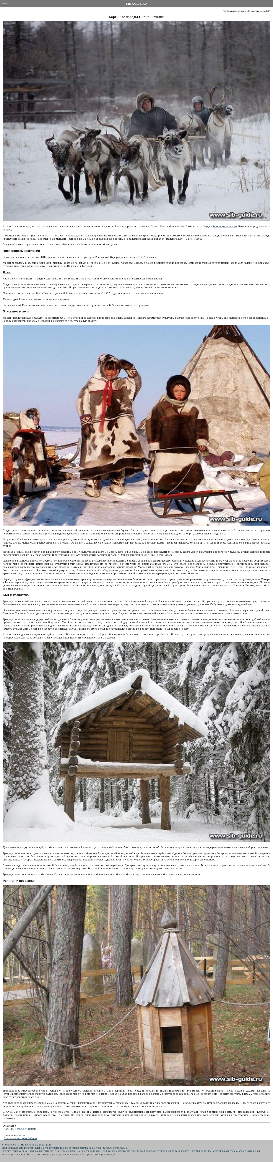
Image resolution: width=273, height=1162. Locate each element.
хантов (7, 229)
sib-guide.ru (105, 1147)
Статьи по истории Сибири (20, 1138)
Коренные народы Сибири (20, 1128)
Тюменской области (225, 226)
